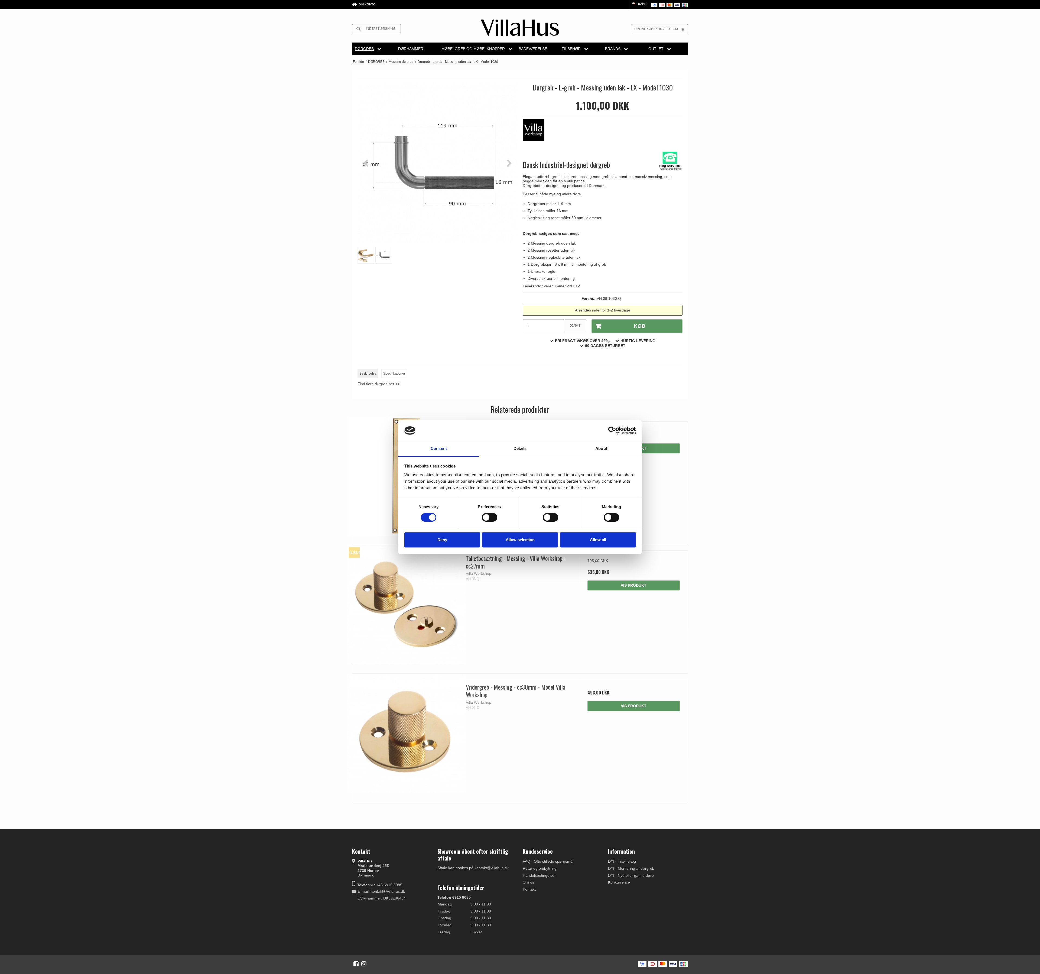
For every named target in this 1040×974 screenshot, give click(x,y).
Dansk (641, 4)
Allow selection (520, 539)
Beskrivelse (367, 373)
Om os (528, 882)
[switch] (489, 517)
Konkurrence (619, 882)
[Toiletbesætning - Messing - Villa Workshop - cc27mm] (406, 604)
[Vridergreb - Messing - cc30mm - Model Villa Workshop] (406, 733)
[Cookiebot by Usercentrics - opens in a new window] (612, 431)
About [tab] (601, 448)
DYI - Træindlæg (622, 861)
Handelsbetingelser (539, 875)
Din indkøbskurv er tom (656, 29)
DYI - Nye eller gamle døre (631, 875)
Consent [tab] (439, 448)
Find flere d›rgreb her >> (379, 384)
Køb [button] (639, 326)
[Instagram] (363, 964)
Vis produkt (633, 585)
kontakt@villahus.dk (388, 891)
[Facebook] (356, 964)
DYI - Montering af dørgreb (631, 868)
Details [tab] (520, 448)
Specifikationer (394, 373)
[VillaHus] (520, 28)
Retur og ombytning (540, 868)
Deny (442, 539)
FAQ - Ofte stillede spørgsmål (548, 861)
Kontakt (529, 889)
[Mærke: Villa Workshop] (536, 132)
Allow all (598, 539)
